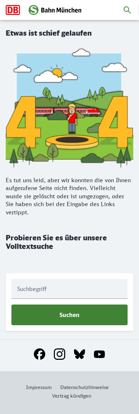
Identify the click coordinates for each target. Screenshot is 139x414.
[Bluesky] (79, 354)
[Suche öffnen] (127, 10)
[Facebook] (39, 354)
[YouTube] (99, 354)
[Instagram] (59, 354)
